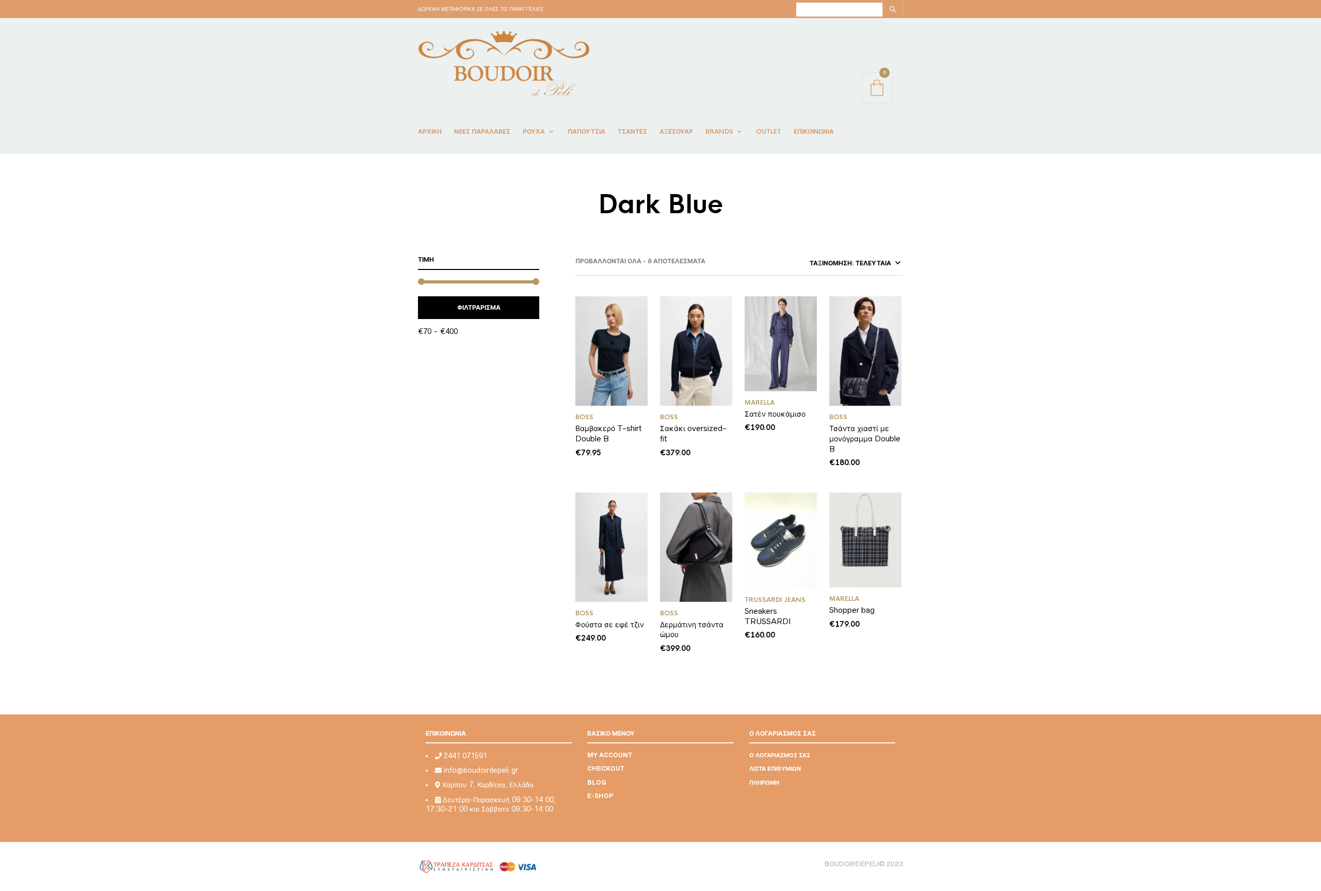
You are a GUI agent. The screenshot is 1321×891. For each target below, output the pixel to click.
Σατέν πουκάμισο (775, 413)
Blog (596, 782)
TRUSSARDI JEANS (775, 600)
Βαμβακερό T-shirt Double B (608, 433)
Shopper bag (852, 610)
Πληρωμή (764, 782)
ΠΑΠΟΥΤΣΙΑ (586, 132)
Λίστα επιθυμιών (775, 768)
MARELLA (760, 403)
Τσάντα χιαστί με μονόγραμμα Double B (864, 438)
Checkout (606, 768)
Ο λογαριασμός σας (779, 755)
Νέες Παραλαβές (482, 132)
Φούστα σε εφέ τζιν (609, 624)
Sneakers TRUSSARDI (769, 616)
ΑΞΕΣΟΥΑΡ (676, 132)
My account (610, 755)
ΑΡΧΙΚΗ (430, 132)
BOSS (584, 417)
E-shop (600, 795)
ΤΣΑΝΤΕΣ (632, 132)
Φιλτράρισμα (479, 308)
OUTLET (768, 132)
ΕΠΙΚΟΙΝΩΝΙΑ (814, 132)
